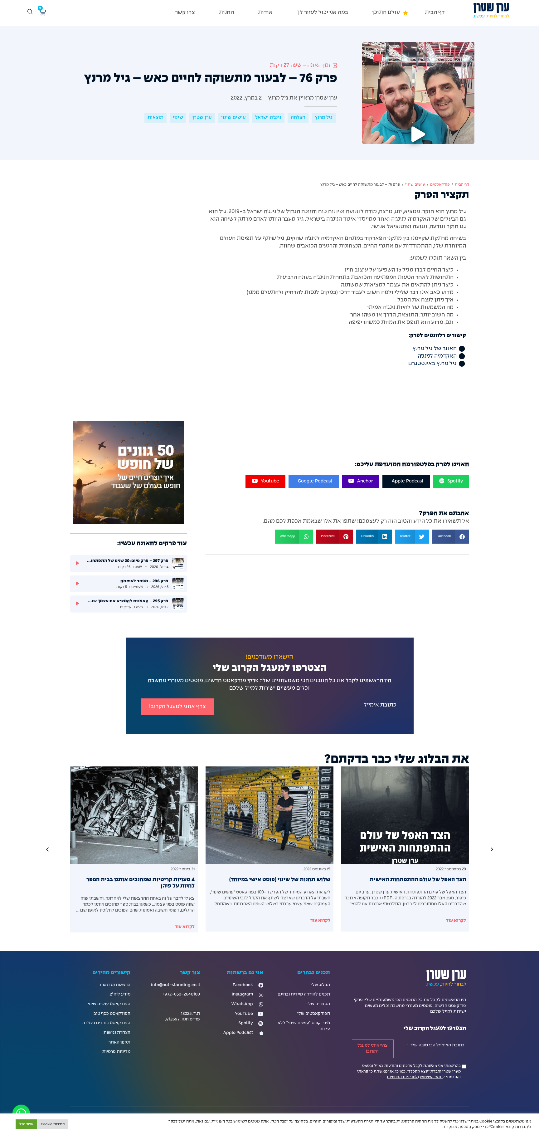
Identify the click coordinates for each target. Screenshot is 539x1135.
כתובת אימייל (380, 705)
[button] (386, 13)
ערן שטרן (202, 117)
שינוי (178, 117)
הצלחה (298, 117)
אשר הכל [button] (26, 1124)
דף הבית (462, 185)
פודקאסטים (440, 185)
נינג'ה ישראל (268, 117)
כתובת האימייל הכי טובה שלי (437, 1045)
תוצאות (155, 117)
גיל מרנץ (324, 117)
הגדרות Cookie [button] (53, 1124)
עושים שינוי (233, 117)
